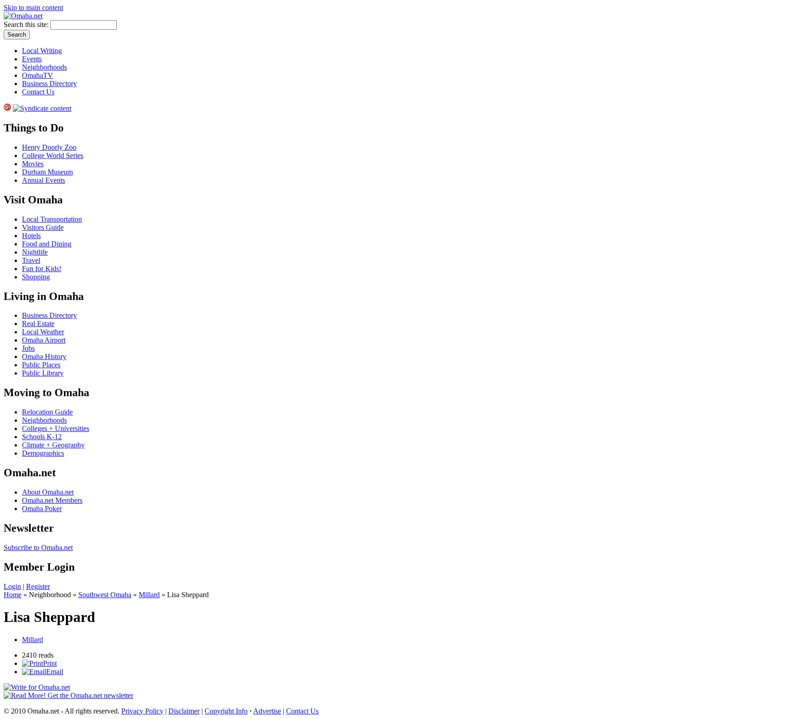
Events (32, 59)
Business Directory (49, 83)
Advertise (267, 711)
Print (50, 663)
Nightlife (35, 252)
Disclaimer (184, 711)
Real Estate (38, 323)
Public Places (41, 365)
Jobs (28, 348)
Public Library (43, 373)
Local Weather (43, 332)
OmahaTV (37, 75)
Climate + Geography (53, 445)
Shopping (36, 277)
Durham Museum (47, 172)
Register (38, 586)
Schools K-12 (42, 437)
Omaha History (44, 356)
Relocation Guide (47, 412)
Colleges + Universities (55, 428)
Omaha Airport (43, 340)
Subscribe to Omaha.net (38, 547)
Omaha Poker (42, 508)
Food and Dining (46, 244)
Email (54, 671)
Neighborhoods (44, 67)
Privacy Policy (142, 711)
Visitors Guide (43, 227)
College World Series (52, 155)
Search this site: (27, 24)
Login (12, 586)
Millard (149, 595)
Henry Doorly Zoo (49, 147)
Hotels (31, 236)
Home (13, 595)
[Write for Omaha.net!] (37, 687)
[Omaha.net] (23, 16)
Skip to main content (33, 7)
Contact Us (38, 92)
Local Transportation (52, 219)
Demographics (43, 453)
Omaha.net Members (52, 500)
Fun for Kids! (41, 268)
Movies (32, 164)
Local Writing (42, 50)
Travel (31, 260)
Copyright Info (226, 711)
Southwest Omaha (104, 595)
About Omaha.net (48, 492)
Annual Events (43, 180)
